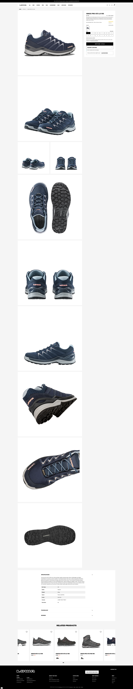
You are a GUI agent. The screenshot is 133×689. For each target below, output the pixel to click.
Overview (51, 677)
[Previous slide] (20, 645)
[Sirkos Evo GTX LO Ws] (66, 641)
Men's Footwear (20, 678)
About (74, 677)
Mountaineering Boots (31, 680)
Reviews (74, 681)
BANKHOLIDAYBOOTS (94, 40)
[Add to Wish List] (76, 632)
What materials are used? (54, 679)
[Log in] (112, 5)
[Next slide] (113, 645)
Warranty (94, 681)
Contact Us (114, 677)
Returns (113, 681)
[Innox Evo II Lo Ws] (42, 641)
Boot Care (94, 677)
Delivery (113, 679)
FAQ (113, 682)
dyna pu (24, 9)
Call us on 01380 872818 (92, 672)
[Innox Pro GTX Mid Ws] (91, 641)
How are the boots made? (54, 681)
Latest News (75, 679)
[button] (111, 22)
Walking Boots (29, 678)
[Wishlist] (107, 5)
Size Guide (111, 31)
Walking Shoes (29, 682)
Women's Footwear (20, 680)
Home (20, 9)
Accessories (19, 682)
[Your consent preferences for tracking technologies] (2, 688)
